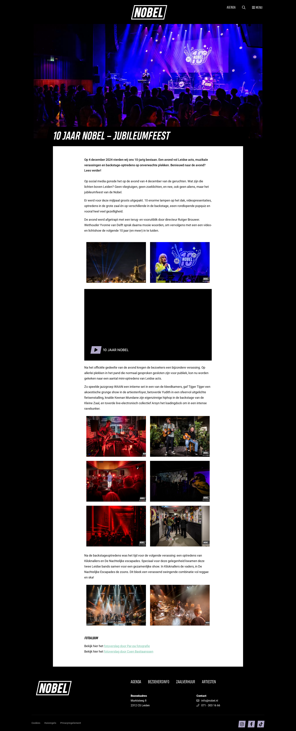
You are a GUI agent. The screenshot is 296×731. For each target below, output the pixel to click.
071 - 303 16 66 (210, 705)
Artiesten (209, 682)
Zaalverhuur (185, 682)
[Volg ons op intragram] (242, 724)
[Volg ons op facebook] (251, 724)
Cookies (36, 722)
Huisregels (50, 722)
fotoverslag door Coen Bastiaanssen (128, 651)
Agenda (231, 7)
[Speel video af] (96, 350)
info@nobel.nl (209, 700)
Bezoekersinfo (158, 682)
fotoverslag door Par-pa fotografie (127, 646)
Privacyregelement (70, 722)
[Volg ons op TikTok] (260, 724)
